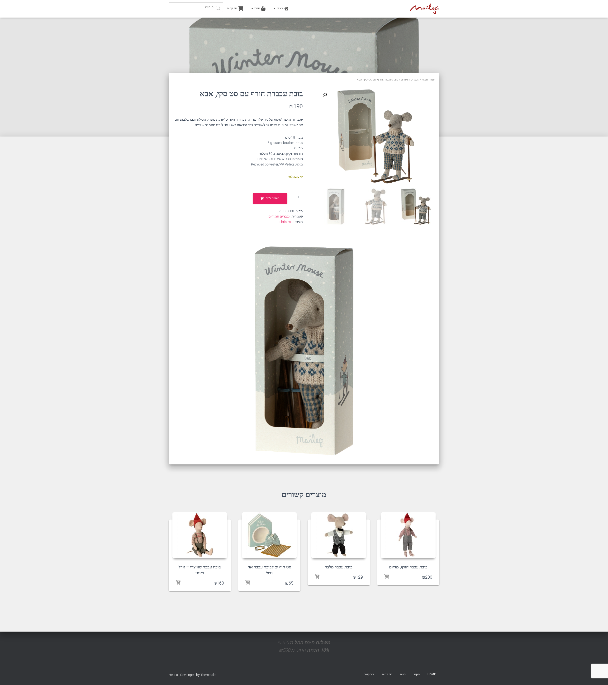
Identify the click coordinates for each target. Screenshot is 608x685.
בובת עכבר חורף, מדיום (408, 567)
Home (432, 674)
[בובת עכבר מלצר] (338, 535)
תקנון (416, 674)
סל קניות (232, 8)
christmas (287, 222)
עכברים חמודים (410, 79)
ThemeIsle (207, 675)
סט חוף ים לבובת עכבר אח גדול (269, 570)
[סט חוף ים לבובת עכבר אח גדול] (269, 535)
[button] (324, 95)
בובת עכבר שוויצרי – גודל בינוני (200, 570)
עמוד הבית (428, 79)
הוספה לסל (273, 198)
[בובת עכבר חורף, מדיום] (408, 535)
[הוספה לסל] (386, 577)
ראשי (279, 8)
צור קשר (369, 674)
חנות (257, 8)
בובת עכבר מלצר (338, 567)
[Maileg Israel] (424, 9)
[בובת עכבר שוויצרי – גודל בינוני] (199, 535)
